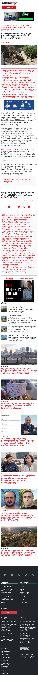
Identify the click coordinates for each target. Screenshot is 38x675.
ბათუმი (23, 586)
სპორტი (4, 660)
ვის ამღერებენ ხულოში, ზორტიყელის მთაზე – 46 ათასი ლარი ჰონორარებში (20, 309)
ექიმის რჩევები (7, 639)
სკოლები (5, 667)
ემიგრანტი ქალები (27, 624)
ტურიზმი (4, 673)
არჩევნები (5, 630)
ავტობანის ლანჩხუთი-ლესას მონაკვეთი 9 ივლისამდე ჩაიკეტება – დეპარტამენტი (22, 337)
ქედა (22, 599)
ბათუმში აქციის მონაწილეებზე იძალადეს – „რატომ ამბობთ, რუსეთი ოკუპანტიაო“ (17, 405)
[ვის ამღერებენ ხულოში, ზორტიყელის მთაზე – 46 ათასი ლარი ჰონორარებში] (4, 309)
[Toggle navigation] (33, 3)
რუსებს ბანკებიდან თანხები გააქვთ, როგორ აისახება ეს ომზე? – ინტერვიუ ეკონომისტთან (19, 370)
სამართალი (6, 593)
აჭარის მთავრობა (8, 621)
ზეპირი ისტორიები (27, 621)
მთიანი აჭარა (13, 25)
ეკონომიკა (5, 663)
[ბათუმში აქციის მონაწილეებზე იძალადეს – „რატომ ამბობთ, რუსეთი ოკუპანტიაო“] (19, 389)
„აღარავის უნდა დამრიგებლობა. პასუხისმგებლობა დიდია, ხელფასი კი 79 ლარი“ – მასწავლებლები (18, 479)
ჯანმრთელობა (7, 599)
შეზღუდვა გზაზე (7, 27)
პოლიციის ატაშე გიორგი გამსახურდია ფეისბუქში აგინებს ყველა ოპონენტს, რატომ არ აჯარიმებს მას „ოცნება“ (18, 442)
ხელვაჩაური (25, 593)
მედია (3, 670)
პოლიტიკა (5, 657)
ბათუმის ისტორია (27, 639)
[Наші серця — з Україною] (9, 3)
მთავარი (4, 25)
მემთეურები (25, 642)
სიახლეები (23, 25)
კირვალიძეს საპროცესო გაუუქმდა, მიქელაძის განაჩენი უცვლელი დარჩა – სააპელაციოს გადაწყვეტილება (18, 516)
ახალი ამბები (6, 586)
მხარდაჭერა (9, 7)
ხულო (17, 27)
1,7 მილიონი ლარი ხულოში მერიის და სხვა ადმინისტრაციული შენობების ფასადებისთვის (22, 329)
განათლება (5, 596)
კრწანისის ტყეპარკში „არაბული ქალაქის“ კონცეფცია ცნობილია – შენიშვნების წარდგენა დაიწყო (18, 552)
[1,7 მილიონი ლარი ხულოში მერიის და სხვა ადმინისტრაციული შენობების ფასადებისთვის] (4, 329)
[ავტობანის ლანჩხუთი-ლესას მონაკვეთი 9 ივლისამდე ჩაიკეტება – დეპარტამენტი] (4, 337)
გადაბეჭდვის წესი (30, 200)
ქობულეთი (24, 602)
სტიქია (4, 636)
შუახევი (23, 596)
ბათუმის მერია (7, 633)
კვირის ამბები (7, 589)
